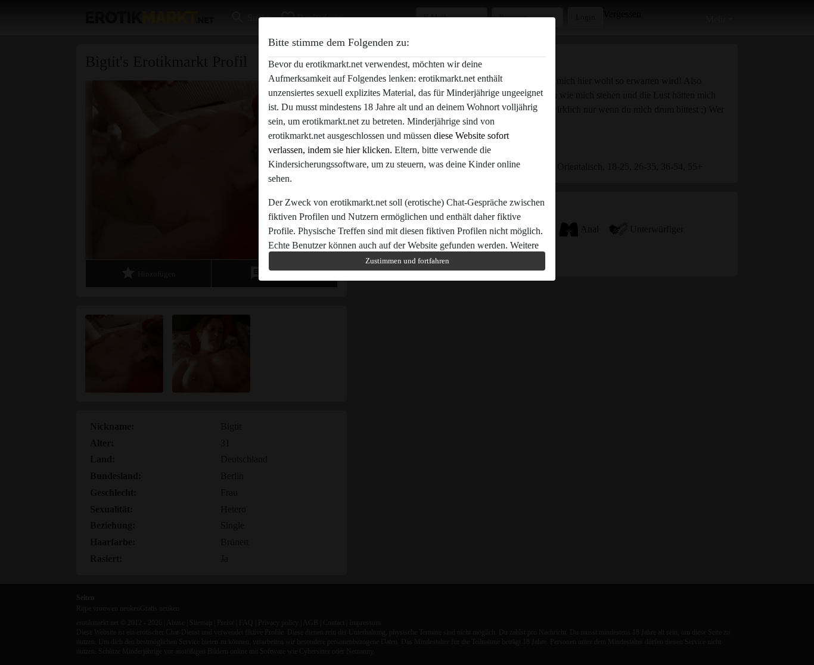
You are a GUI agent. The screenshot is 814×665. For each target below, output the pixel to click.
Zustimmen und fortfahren (407, 260)
